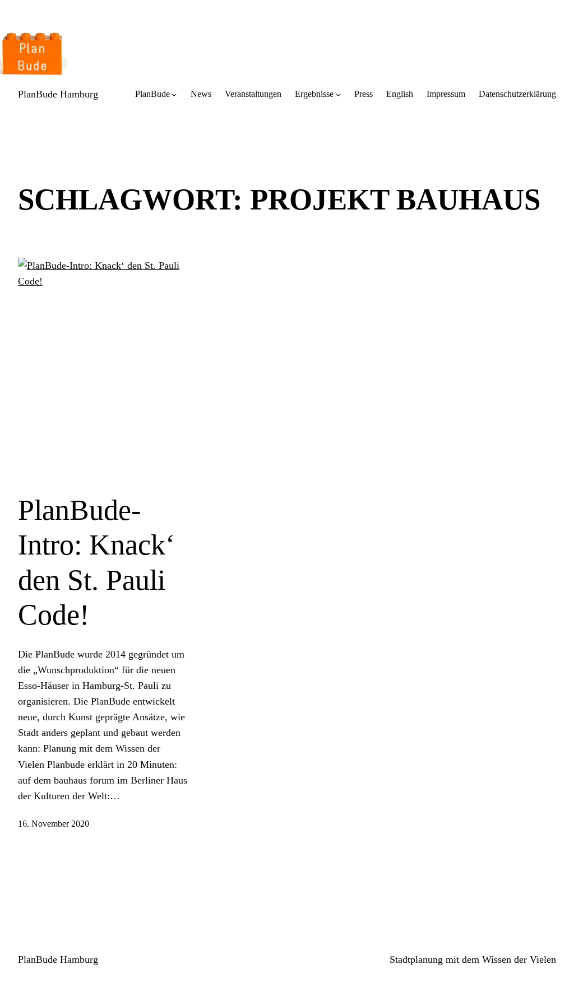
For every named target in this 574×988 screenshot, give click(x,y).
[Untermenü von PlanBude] (174, 94)
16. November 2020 (53, 823)
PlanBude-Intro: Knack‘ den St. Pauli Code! (96, 562)
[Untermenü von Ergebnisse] (338, 94)
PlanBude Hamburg (58, 94)
